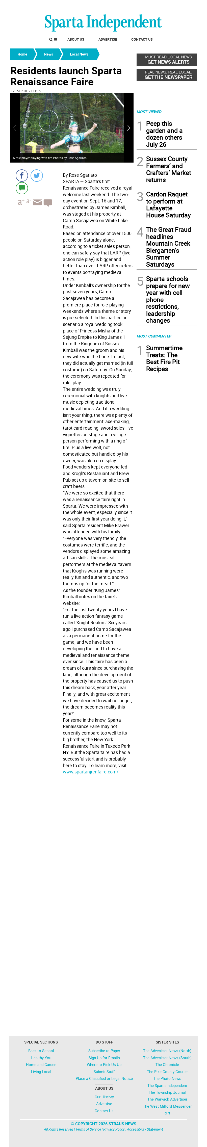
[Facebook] (22, 175)
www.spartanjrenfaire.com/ (90, 772)
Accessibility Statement (145, 1129)
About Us (75, 39)
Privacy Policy (114, 1129)
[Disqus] (72, 841)
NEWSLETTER (156, 6)
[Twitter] (37, 175)
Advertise (107, 39)
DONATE (184, 6)
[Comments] (22, 188)
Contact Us (142, 39)
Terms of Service (88, 1129)
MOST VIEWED (149, 111)
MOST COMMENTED (154, 335)
